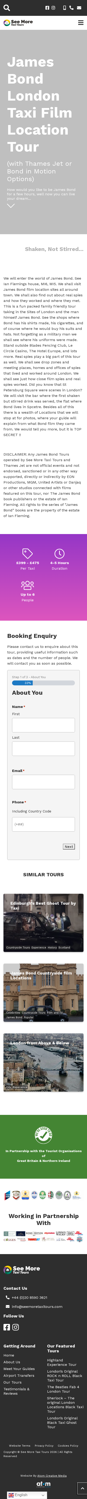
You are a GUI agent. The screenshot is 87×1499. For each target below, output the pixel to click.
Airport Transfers (18, 1375)
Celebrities (13, 1012)
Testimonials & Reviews (16, 1391)
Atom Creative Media (52, 1475)
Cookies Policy (68, 1445)
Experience (39, 947)
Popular (29, 1017)
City (8, 1087)
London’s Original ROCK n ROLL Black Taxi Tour (64, 1375)
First (16, 714)
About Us (11, 1362)
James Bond (14, 1017)
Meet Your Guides (19, 1369)
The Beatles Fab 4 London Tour (63, 1389)
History (52, 947)
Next (69, 846)
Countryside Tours (18, 947)
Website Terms (19, 1445)
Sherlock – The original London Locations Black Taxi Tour (65, 1405)
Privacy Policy (44, 1445)
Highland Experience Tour (62, 1362)
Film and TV (55, 1012)
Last (15, 737)
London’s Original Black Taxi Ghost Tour (62, 1422)
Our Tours (12, 1382)
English (20, 1495)
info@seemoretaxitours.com (37, 1306)
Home (8, 1355)
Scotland (64, 947)
